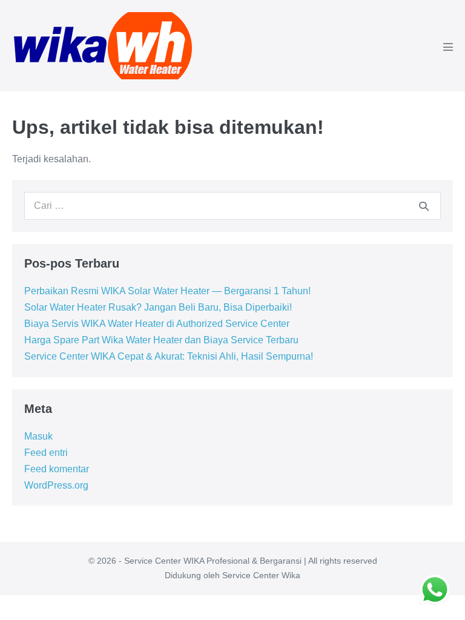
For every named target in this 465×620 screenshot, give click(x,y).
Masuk (38, 436)
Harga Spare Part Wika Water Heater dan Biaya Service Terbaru (161, 340)
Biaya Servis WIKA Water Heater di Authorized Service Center (156, 323)
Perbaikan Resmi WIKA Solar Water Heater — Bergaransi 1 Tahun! (167, 291)
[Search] (424, 206)
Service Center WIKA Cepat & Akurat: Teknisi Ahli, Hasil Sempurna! (168, 356)
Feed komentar (56, 469)
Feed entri (46, 452)
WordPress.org (56, 485)
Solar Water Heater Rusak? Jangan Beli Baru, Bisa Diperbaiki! (158, 307)
